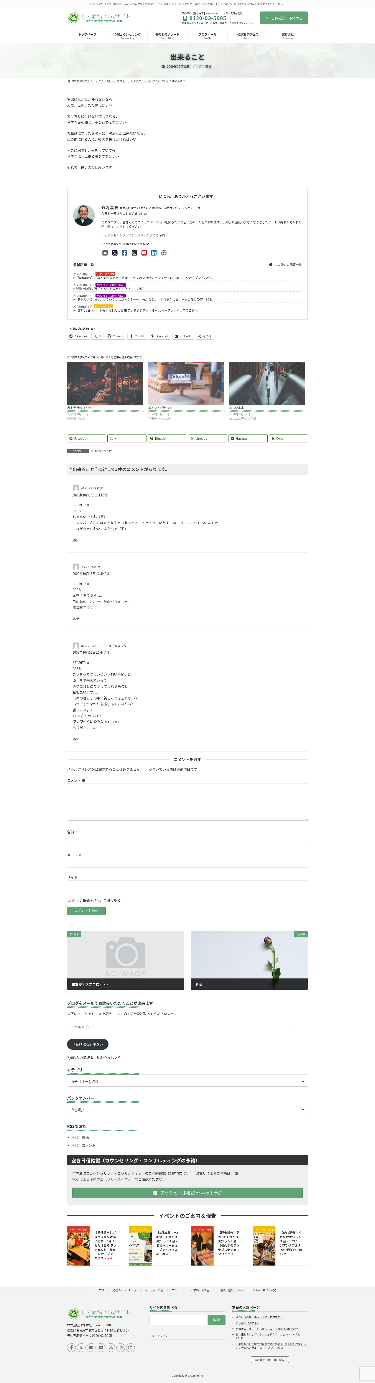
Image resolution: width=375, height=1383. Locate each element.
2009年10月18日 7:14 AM (89, 494)
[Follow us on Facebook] (71, 1347)
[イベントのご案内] (140, 1237)
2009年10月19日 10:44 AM (90, 652)
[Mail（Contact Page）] (105, 252)
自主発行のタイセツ (80, 407)
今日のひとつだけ (101, 451)
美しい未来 (236, 407)
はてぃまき (88, 488)
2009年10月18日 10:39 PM (90, 573)
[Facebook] (124, 252)
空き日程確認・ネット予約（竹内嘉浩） (259, 1317)
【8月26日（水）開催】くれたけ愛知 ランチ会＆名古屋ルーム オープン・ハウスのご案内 (137, 310)
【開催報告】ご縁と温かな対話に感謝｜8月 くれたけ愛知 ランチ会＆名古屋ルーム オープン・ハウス (144, 278)
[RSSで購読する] (111, 1347)
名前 (72, 831)
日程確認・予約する (287, 18)
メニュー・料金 (154, 1290)
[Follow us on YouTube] (101, 1347)
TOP (101, 1290)
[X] (115, 252)
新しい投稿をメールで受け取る (96, 900)
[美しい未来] (267, 383)
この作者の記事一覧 (288, 264)
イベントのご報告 (105, 274)
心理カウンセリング (125, 1290)
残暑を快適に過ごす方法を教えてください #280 (109, 288)
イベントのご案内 (103, 306)
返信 (75, 539)
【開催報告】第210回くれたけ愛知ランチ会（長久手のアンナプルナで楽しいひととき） (228, 1243)
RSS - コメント (84, 1145)
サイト (72, 877)
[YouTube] (144, 252)
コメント (76, 780)
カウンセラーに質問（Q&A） (111, 284)
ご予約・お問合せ (201, 1290)
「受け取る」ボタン (87, 1044)
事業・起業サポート (232, 1290)
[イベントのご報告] (78, 1241)
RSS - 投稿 (80, 1137)
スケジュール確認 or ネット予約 (191, 1192)
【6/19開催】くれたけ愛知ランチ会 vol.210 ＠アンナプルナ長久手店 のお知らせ (291, 1243)
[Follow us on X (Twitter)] (81, 1347)
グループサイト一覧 (264, 1290)
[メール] (91, 1347)
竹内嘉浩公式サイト (247, 1323)
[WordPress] (164, 252)
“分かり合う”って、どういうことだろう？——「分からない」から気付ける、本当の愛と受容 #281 (144, 299)
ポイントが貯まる (160, 407)
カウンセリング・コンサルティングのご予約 (134, 235)
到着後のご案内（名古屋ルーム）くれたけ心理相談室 (267, 1328)
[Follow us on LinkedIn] (130, 1347)
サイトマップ (160, 1335)
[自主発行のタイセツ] (105, 383)
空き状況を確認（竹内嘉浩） (270, 1359)
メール (74, 854)
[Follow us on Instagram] (120, 1347)
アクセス (177, 1290)
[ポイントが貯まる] (186, 383)
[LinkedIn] (154, 252)
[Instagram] (134, 252)
